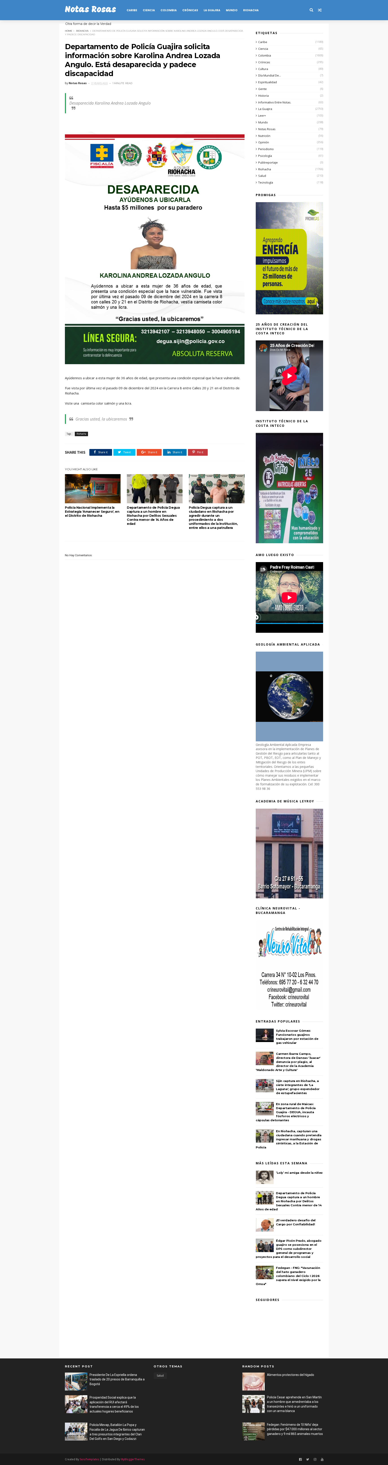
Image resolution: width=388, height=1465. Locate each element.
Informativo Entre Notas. (274, 102)
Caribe (132, 10)
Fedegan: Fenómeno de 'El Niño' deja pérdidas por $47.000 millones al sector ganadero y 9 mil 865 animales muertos (295, 1429)
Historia (263, 96)
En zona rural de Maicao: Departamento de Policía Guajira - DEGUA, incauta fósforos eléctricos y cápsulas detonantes (286, 1112)
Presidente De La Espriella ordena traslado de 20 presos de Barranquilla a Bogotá (117, 1379)
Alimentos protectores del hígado (290, 1375)
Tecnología (265, 182)
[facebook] (300, 1459)
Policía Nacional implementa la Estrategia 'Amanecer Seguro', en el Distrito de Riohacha (92, 512)
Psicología (265, 156)
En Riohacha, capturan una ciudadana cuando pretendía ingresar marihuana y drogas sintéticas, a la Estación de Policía (289, 1139)
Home (68, 30)
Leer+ (262, 116)
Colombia (169, 10)
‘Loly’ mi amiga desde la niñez (299, 1172)
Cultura (263, 69)
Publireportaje (268, 162)
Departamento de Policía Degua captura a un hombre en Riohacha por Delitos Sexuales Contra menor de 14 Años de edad (153, 516)
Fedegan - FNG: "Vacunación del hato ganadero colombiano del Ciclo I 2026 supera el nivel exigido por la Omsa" (288, 1276)
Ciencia (149, 10)
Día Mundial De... (269, 75)
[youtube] (322, 1459)
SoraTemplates (89, 1459)
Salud (262, 176)
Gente (262, 89)
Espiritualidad (267, 82)
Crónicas (190, 10)
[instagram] (315, 1459)
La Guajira (212, 10)
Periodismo (266, 149)
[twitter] (307, 1459)
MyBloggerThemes (133, 1459)
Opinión (263, 142)
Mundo (232, 10)
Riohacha (251, 10)
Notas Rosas (90, 10)
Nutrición (264, 136)
